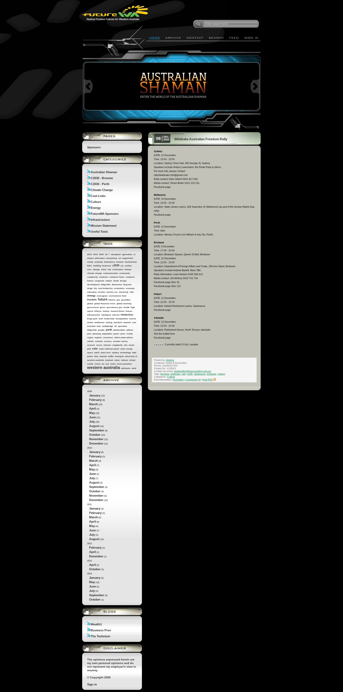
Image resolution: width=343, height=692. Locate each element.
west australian (124, 364)
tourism (103, 356)
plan (89, 334)
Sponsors (94, 147)
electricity (123, 292)
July (92, 421)
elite (132, 292)
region (90, 337)
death (116, 281)
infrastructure (93, 315)
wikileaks (125, 368)
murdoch (118, 322)
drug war (127, 284)
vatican (124, 360)
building (97, 266)
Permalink (178, 379)
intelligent (106, 315)
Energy (96, 207)
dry (95, 288)
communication (110, 273)
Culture (96, 201)
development (93, 284)
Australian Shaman (104, 172)
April (92, 408)
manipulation (122, 319)
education (92, 292)
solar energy (126, 349)
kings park (92, 319)
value (117, 360)
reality (130, 334)
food (124, 296)
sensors (91, 345)
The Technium (100, 636)
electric (101, 292)
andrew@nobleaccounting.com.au (192, 371)
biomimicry (109, 262)
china (103, 269)
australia (98, 262)
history (106, 311)
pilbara (129, 330)
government (93, 307)
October (94, 434)
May (92, 413)
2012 (95, 254)
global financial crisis (104, 303)
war (107, 364)
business (106, 266)
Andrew (170, 360)
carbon (128, 266)
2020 (101, 254)
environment (115, 296)
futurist (112, 300)
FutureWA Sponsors (105, 213)
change (96, 269)
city (109, 269)
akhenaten (100, 258)
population (107, 334)
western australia (103, 367)
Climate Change (102, 190)
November (96, 439)
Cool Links (98, 196)
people (101, 330)
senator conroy (120, 341)
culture (108, 281)
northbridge (107, 326)
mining (109, 322)
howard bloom (117, 311)
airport (90, 258)
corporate (99, 281)
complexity (92, 277)
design (123, 281)
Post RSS (207, 379)
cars (89, 269)
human (129, 311)
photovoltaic (119, 330)
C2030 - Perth (100, 184)
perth (109, 329)
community (124, 273)
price (122, 334)
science (108, 341)
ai (134, 254)
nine (99, 326)
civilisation (117, 269)
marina (132, 319)
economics (119, 288)
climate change (94, 273)
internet (115, 315)
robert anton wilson (123, 337)
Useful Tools (99, 231)
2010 (89, 254)
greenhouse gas (114, 307)
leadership (109, 319)
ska (125, 345)
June (92, 417)
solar (95, 348)
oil (115, 326)
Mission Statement (104, 225)
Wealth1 (96, 624)
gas (118, 300)
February (95, 399)
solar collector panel (109, 349)
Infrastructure (100, 219)
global (90, 303)
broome (120, 262)
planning (96, 334)
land (101, 319)
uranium (109, 360)
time (96, 356)
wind (134, 368)
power (116, 334)
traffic (111, 356)
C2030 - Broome (102, 178)
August (94, 426)
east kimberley (105, 288)
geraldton (125, 300)
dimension (117, 284)
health (126, 307)
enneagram (102, 296)
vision (97, 364)
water (113, 364)
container (103, 277)
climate (127, 269)
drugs (90, 288)
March (93, 404)
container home (116, 277)
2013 (95, 565)
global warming (124, 303)
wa (103, 364)
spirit (96, 352)
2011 (96, 522)
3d (106, 254)
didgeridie (106, 284)
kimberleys (127, 314)
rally (184, 374)
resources (108, 337)
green (102, 307)
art (120, 258)
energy (91, 295)
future (102, 299)
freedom (92, 299)
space (90, 352)
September (96, 430)
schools (99, 341)
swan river (105, 352)
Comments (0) (193, 379)
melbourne (99, 322)
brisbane (211, 374)
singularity (117, 345)
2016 (97, 586)
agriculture (127, 254)
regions (98, 337)
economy (130, 288)
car (122, 266)
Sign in (92, 684)
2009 (97, 417)
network (127, 322)
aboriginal (116, 254)
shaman (107, 345)
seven (99, 345)
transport (119, 356)
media (90, 322)
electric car (112, 292)
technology (125, 352)
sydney (115, 352)
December (96, 443)
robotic (90, 341)
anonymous (111, 258)
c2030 (115, 265)
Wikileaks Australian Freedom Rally (200, 139)
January (94, 395)
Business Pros (101, 630)
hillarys (98, 311)
